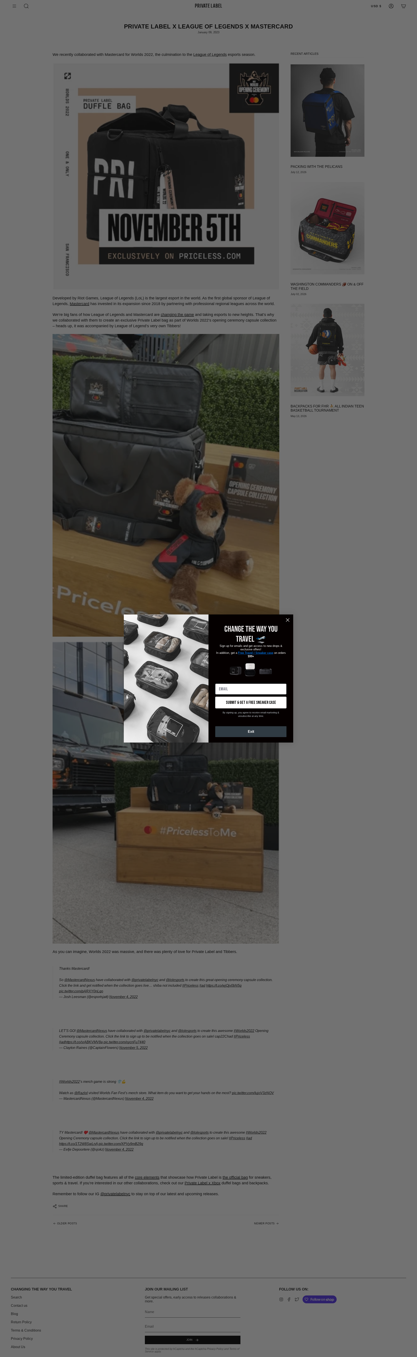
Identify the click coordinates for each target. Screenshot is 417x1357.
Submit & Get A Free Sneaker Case (251, 702)
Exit (251, 731)
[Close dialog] (287, 620)
